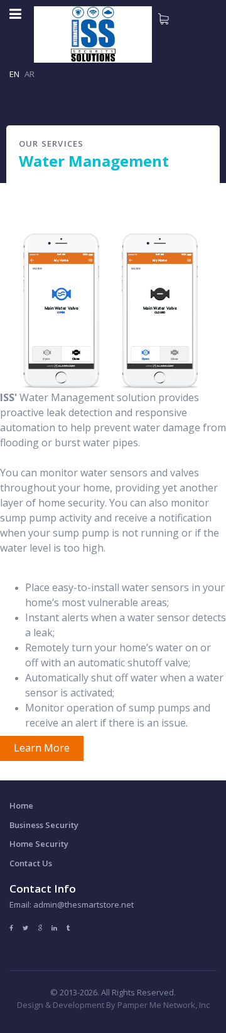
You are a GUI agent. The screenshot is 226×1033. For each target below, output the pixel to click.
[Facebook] (11, 928)
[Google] (40, 928)
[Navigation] (15, 13)
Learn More (42, 748)
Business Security (43, 825)
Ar (29, 74)
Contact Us (30, 863)
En (14, 74)
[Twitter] (25, 928)
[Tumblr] (68, 928)
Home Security (38, 843)
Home (21, 805)
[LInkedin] (54, 928)
